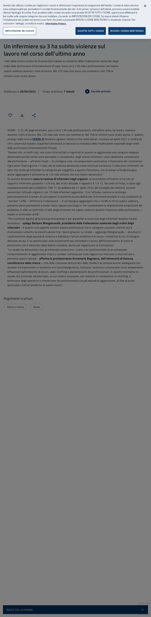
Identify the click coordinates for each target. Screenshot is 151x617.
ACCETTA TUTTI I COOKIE (91, 31)
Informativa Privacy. (55, 23)
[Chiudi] (145, 6)
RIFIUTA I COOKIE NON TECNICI (127, 31)
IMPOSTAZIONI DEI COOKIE (19, 31)
